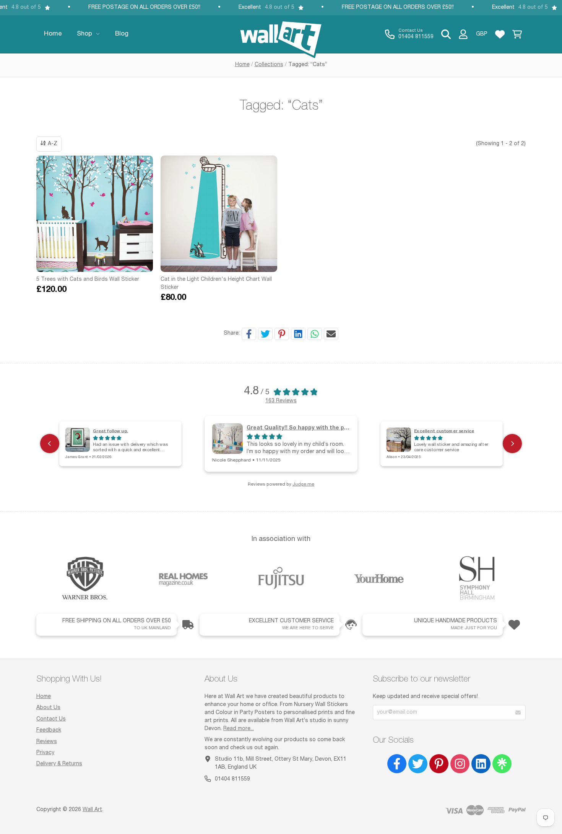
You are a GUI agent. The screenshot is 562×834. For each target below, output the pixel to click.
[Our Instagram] (459, 763)
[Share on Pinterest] (282, 334)
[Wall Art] (281, 34)
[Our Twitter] (417, 763)
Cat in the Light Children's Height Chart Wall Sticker (216, 283)
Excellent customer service (444, 430)
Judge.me (303, 485)
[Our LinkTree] (502, 763)
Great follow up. (110, 430)
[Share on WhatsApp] (314, 334)
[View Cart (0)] (517, 34)
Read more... (238, 729)
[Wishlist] (499, 34)
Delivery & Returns (59, 764)
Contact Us (51, 719)
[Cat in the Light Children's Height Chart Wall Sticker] (219, 213)
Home (242, 65)
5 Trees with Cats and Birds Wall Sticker (87, 279)
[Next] (512, 443)
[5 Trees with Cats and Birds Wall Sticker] (94, 213)
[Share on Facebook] (249, 334)
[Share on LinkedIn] (298, 334)
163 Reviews (281, 401)
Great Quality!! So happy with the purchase (306, 427)
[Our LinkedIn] (481, 763)
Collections (269, 65)
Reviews (46, 742)
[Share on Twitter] (265, 334)
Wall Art (92, 810)
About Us (48, 708)
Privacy (45, 753)
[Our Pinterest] (438, 763)
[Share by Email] (331, 334)
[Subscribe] (518, 712)
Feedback (48, 730)
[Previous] (49, 443)
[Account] (463, 34)
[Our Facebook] (396, 763)
